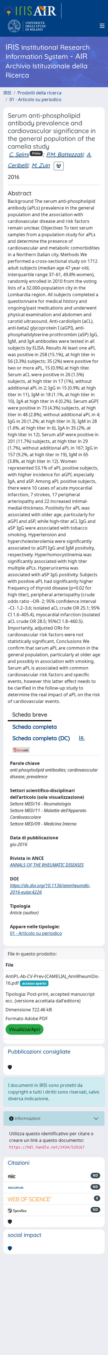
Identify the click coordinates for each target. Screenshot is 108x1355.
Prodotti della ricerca (39, 93)
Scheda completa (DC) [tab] (41, 738)
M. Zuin (41, 165)
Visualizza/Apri (24, 1029)
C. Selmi (19, 154)
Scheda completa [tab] (34, 726)
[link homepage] (32, 10)
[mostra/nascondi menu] (102, 26)
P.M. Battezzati (64, 154)
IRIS (7, 93)
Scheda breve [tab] (29, 714)
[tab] (81, 738)
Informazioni (27, 1118)
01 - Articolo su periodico (35, 99)
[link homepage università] (26, 25)
